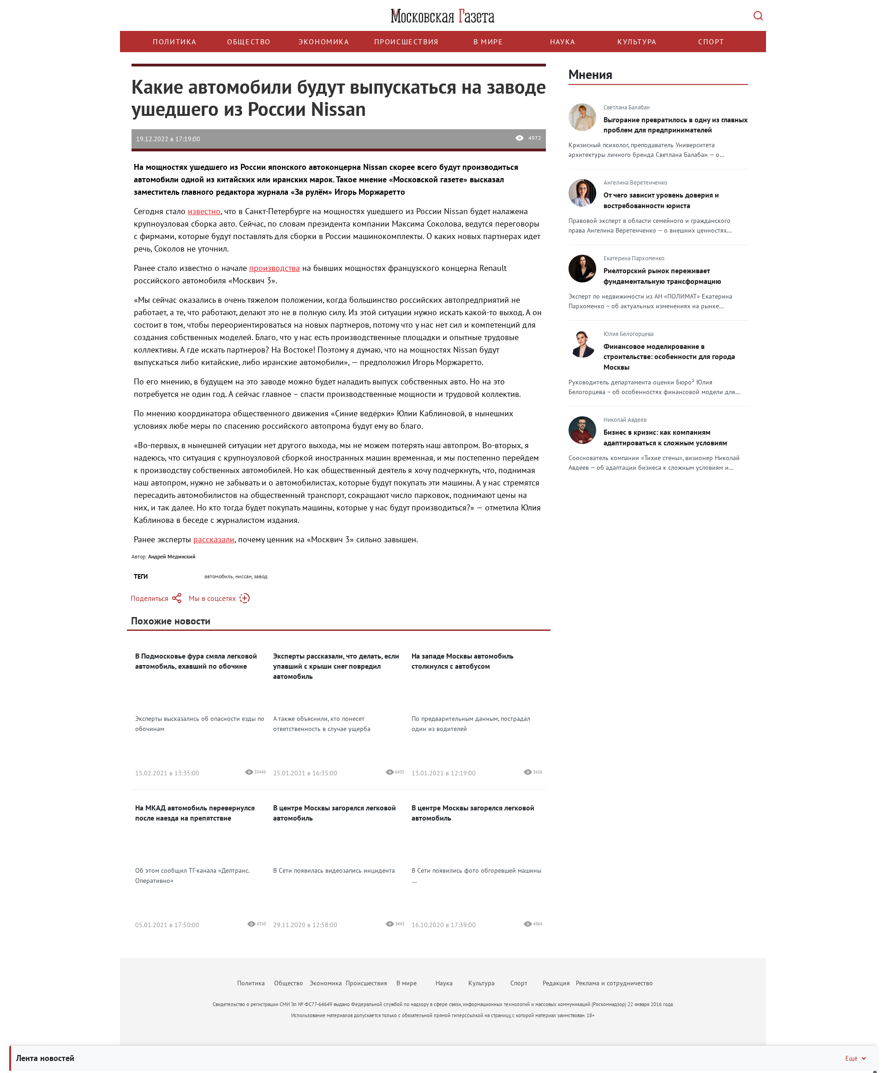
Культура (637, 41)
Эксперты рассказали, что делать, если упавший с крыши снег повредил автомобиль (336, 666)
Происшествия (406, 41)
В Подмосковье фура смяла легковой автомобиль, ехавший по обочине (196, 661)
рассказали (213, 539)
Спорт (711, 41)
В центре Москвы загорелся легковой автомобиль (334, 812)
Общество (249, 41)
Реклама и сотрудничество (614, 983)
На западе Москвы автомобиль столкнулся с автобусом (463, 661)
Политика (175, 41)
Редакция (556, 983)
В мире (488, 41)
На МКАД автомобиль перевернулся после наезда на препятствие (195, 812)
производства (274, 268)
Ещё (851, 1058)
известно (204, 211)
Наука (562, 41)
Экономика (324, 41)
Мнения (590, 74)
